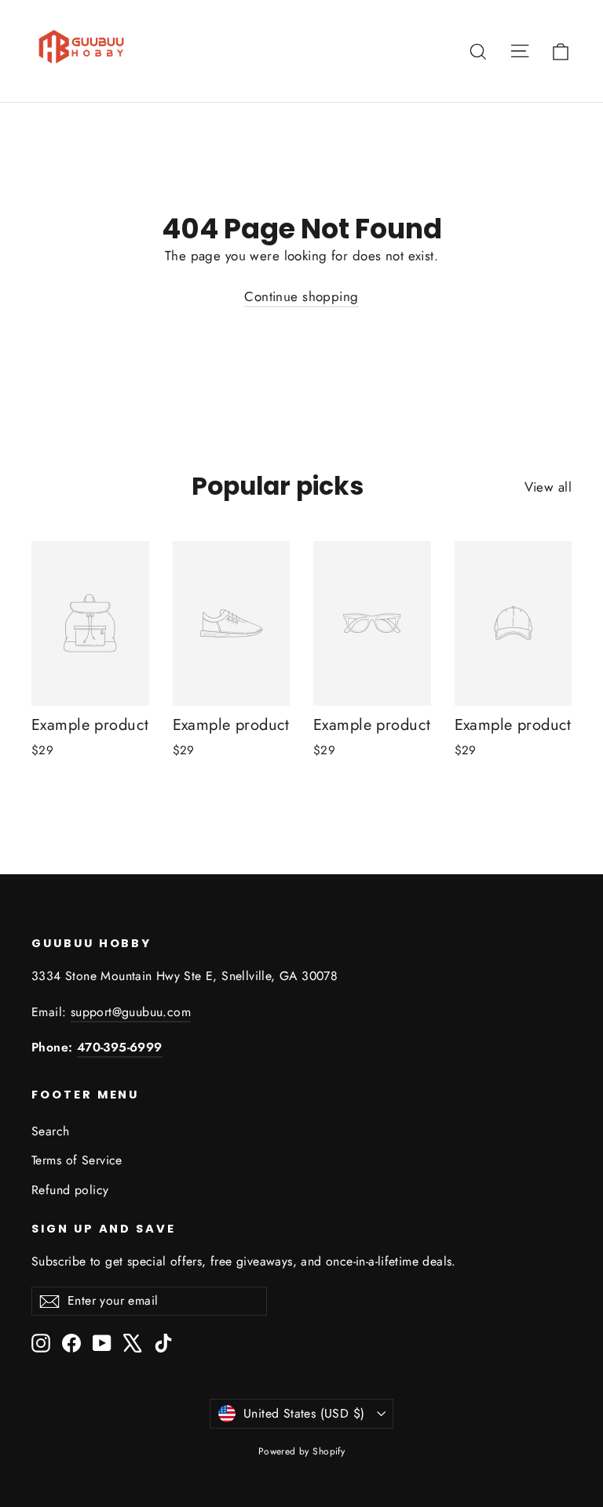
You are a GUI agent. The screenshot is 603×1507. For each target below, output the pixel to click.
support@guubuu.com (131, 1012)
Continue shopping (301, 296)
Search (50, 1131)
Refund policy (70, 1190)
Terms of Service (76, 1160)
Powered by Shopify (301, 1451)
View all (548, 487)
